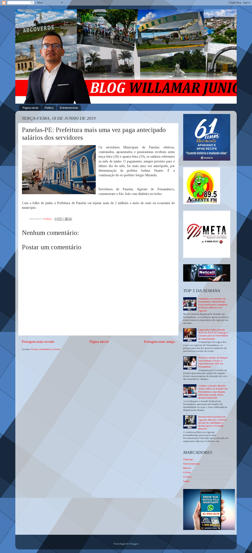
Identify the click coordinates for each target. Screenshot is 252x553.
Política (49, 107)
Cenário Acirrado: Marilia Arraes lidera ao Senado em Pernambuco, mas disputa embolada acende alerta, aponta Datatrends (213, 391)
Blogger (133, 543)
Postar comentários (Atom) (45, 349)
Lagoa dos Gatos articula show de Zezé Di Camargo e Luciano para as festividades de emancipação (213, 334)
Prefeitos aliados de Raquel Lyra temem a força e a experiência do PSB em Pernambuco (213, 362)
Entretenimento (69, 107)
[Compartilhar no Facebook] (67, 219)
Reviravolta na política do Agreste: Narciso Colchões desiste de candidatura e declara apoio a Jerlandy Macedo (212, 422)
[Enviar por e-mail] (56, 219)
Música (187, 468)
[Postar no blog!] (60, 219)
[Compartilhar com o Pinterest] (70, 219)
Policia (187, 472)
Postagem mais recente (38, 342)
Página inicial (30, 107)
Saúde (186, 481)
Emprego (188, 459)
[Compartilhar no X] (63, 219)
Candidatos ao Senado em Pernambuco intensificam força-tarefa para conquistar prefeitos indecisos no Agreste (212, 304)
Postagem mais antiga (159, 342)
